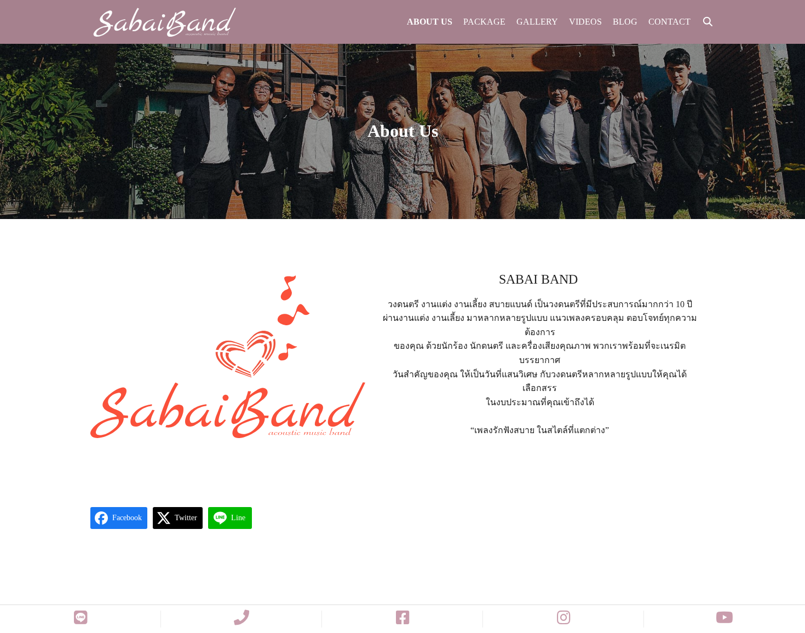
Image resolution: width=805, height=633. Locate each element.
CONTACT (669, 21)
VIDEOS (585, 21)
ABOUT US (429, 21)
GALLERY (537, 21)
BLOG (625, 21)
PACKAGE (484, 21)
